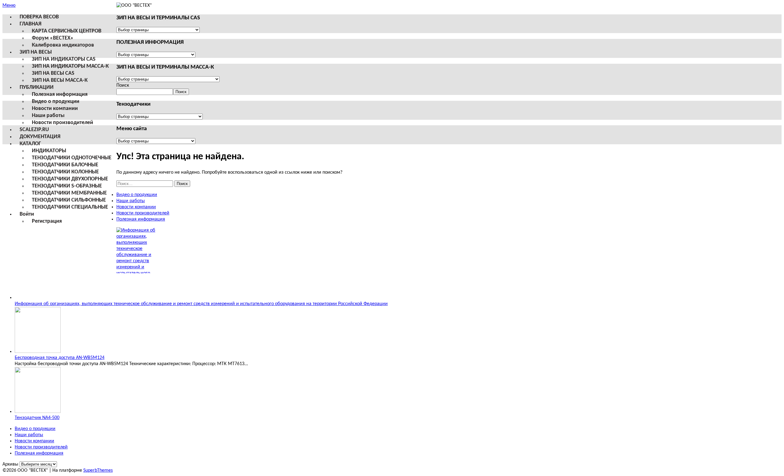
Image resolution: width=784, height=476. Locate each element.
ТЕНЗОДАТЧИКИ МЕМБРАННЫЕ (69, 193)
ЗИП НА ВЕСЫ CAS (53, 73)
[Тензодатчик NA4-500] (38, 411)
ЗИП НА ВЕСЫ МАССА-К (60, 80)
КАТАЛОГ (30, 144)
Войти (27, 214)
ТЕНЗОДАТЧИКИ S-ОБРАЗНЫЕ (67, 186)
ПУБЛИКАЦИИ (37, 87)
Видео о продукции (55, 101)
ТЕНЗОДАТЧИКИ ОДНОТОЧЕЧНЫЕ (71, 158)
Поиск (122, 85)
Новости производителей (62, 123)
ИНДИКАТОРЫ (49, 151)
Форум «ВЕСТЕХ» (53, 38)
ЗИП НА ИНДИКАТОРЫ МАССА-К (70, 66)
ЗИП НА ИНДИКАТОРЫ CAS (64, 59)
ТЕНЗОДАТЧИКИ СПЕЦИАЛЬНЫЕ (70, 207)
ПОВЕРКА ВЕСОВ (39, 17)
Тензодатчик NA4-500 (37, 417)
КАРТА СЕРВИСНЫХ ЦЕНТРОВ (66, 31)
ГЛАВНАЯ (30, 24)
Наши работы (48, 116)
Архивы (10, 464)
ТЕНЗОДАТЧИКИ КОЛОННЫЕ (65, 172)
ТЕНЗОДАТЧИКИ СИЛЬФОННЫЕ (69, 200)
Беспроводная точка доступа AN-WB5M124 (59, 357)
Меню (9, 5)
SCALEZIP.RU (34, 130)
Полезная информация (60, 94)
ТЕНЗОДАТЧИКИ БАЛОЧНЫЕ (65, 165)
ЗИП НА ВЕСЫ (36, 52)
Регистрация (47, 221)
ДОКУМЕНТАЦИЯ (40, 137)
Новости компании (55, 108)
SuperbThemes (98, 470)
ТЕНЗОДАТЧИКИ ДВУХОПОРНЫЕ (70, 179)
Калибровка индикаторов (63, 45)
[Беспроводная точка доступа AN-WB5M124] (38, 351)
